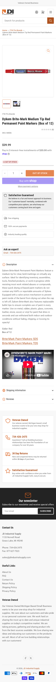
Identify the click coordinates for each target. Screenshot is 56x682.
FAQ (4, 576)
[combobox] (28, 20)
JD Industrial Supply (31, 668)
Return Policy (8, 583)
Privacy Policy (9, 591)
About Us (6, 572)
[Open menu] (51, 12)
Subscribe (45, 511)
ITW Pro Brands (16, 30)
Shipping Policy (9, 587)
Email (6, 253)
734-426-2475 (15, 253)
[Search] (50, 21)
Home (4, 30)
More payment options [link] (28, 186)
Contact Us (7, 579)
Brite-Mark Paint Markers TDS (20, 343)
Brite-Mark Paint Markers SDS (20, 339)
